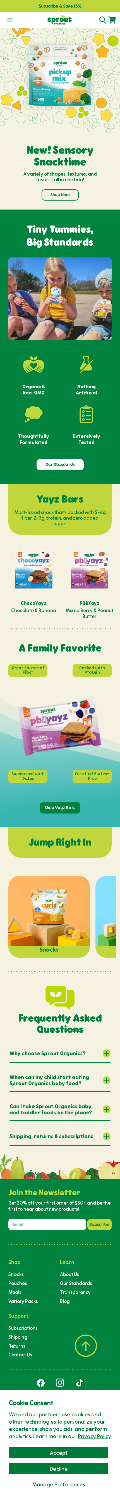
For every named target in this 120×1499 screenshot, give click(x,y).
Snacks (16, 1274)
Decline (59, 1468)
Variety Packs (23, 1301)
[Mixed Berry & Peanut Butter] (89, 570)
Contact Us (20, 1355)
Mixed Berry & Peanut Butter (89, 613)
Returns (16, 1346)
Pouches (17, 1283)
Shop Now (60, 194)
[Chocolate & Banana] (33, 570)
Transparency (75, 1292)
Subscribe (99, 1224)
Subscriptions (23, 1328)
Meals (14, 1292)
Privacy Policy (94, 1436)
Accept (58, 1452)
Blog (65, 1301)
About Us (69, 1274)
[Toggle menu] (9, 20)
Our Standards (60, 464)
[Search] (102, 20)
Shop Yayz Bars (60, 807)
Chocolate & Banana (33, 610)
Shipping (17, 1337)
